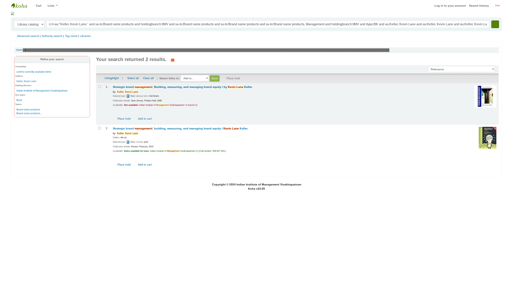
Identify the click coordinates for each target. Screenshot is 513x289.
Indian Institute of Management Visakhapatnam (21, 6)
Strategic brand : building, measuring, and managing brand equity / (180, 128)
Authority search (52, 36)
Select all (133, 78)
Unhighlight (111, 78)
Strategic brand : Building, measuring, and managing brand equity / (182, 87)
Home (19, 50)
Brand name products (28, 109)
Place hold (124, 118)
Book (19, 100)
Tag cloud (71, 36)
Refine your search (52, 59)
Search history (479, 5)
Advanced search (28, 36)
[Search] (495, 24)
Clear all (148, 78)
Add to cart (144, 118)
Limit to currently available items (33, 71)
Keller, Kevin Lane (26, 81)
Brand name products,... (29, 113)
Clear (497, 5)
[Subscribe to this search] (172, 60)
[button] (37, 5)
